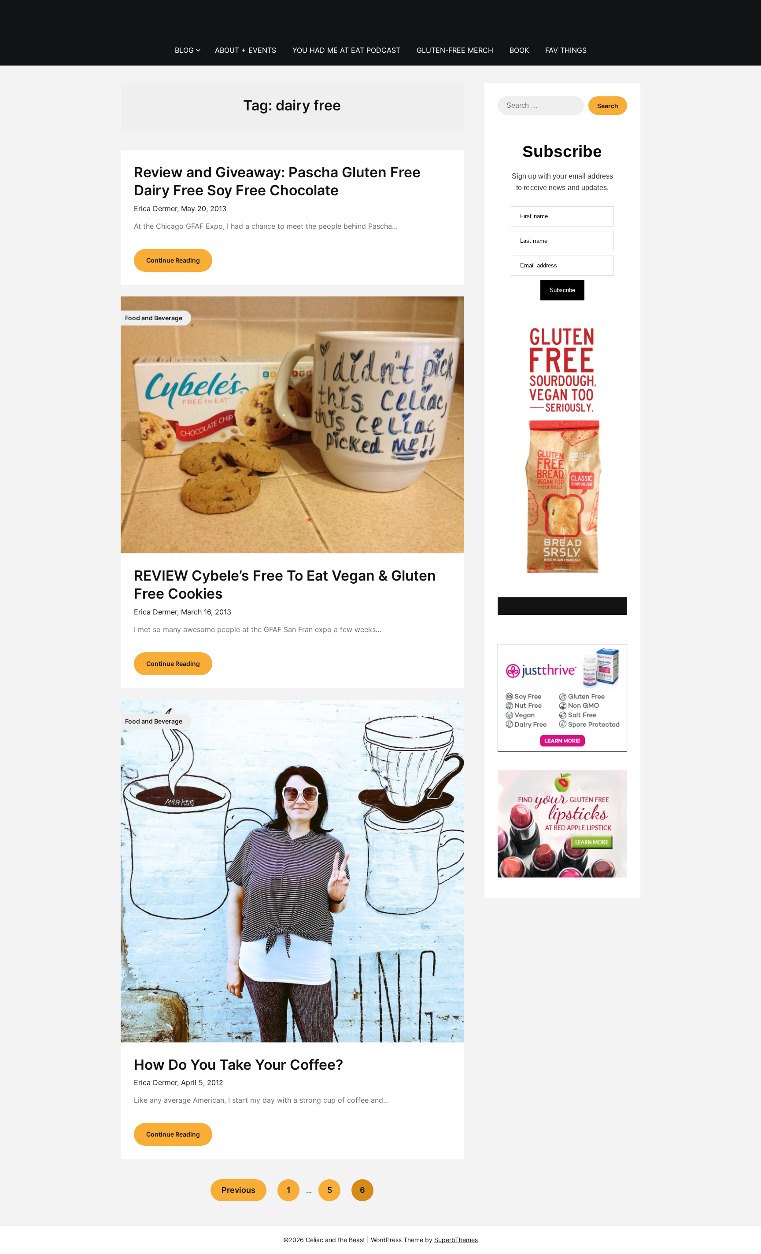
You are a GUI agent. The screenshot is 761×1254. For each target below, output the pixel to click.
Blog (184, 50)
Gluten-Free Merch (455, 50)
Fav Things (566, 50)
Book (519, 50)
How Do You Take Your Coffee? (238, 1064)
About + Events (245, 50)
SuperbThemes (456, 1239)
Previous (238, 1190)
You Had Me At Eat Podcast (346, 50)
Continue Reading (173, 260)
